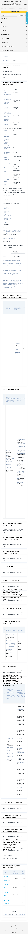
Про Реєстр (3, 8)
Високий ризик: (4, 42)
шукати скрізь (23, 15)
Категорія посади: (5, 34)
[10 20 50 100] (13, 908)
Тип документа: (4, 26)
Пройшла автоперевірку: (7, 50)
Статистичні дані (22, 8)
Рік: (2, 22)
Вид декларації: (4, 18)
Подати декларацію (14, 11)
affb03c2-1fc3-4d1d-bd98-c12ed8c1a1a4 (7, 902)
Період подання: (5, 38)
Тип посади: (4, 30)
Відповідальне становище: (7, 46)
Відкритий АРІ (12, 8)
